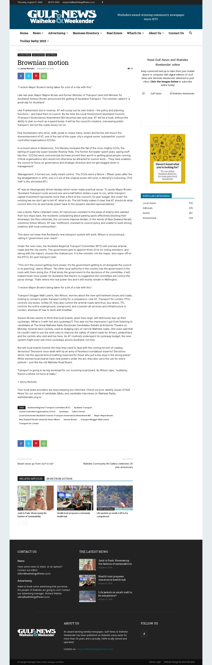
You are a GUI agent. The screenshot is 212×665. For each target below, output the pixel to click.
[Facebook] (102, 2)
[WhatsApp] (43, 76)
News (37, 33)
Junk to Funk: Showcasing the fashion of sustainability (115, 562)
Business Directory (86, 33)
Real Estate (114, 33)
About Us (155, 33)
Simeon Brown (70, 419)
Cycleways (63, 411)
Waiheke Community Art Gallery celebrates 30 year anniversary (108, 465)
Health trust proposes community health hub (112, 578)
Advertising (56, 33)
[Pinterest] (36, 76)
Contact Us (176, 33)
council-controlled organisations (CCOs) (37, 411)
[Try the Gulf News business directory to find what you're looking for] (167, 159)
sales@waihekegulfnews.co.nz (34, 596)
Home (24, 33)
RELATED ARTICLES (31, 478)
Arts (20, 509)
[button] (190, 33)
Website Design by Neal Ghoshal (179, 662)
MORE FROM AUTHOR (59, 478)
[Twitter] (28, 76)
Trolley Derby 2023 (33, 41)
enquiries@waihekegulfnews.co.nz (79, 2)
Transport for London (29, 423)
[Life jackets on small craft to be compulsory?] (115, 498)
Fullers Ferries (78, 411)
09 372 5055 (53, 2)
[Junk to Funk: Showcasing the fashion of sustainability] (36, 498)
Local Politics (51, 55)
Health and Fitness (66, 509)
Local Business (38, 55)
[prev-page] (20, 523)
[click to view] (154, 108)
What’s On (134, 33)
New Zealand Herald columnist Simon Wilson (39, 419)
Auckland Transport (83, 407)
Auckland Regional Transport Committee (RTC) (49, 407)
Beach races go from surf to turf (35, 463)
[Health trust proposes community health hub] (75, 498)
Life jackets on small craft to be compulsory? (115, 594)
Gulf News (162, 60)
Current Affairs (33, 50)
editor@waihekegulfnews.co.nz (34, 573)
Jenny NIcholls (27, 68)
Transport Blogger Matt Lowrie (94, 419)
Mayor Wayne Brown (103, 415)
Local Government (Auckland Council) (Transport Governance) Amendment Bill (55, 415)
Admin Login (155, 662)
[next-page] (25, 523)
